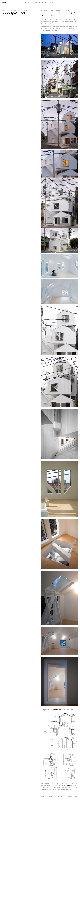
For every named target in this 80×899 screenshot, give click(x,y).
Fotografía (60, 796)
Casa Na (69, 785)
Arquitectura (5, 10)
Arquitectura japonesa (51, 796)
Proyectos (26, 2)
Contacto (54, 2)
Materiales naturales (72, 796)
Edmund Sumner (58, 710)
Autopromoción (43, 2)
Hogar (64, 796)
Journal (49, 2)
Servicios (31, 2)
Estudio (36, 2)
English (76, 2)
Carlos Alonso (24, 10)
